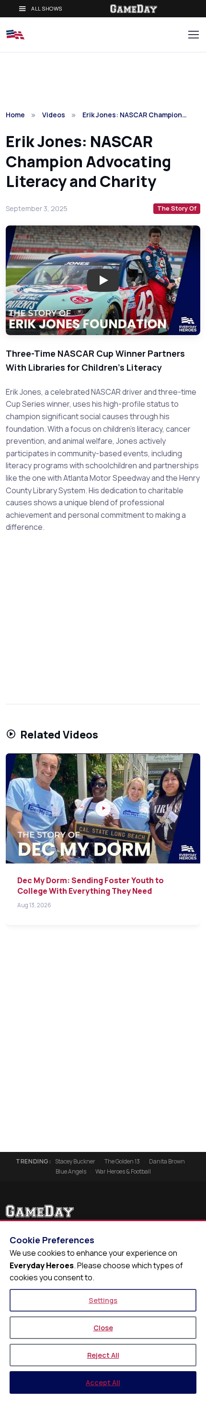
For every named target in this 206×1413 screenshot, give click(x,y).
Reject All (103, 1355)
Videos (53, 114)
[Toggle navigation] (193, 34)
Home (15, 114)
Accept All (103, 1382)
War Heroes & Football (123, 1171)
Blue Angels (71, 1171)
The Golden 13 (122, 1161)
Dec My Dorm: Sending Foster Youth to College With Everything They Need (90, 885)
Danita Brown (167, 1161)
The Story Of (176, 208)
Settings (103, 1300)
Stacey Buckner (75, 1161)
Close (103, 1327)
